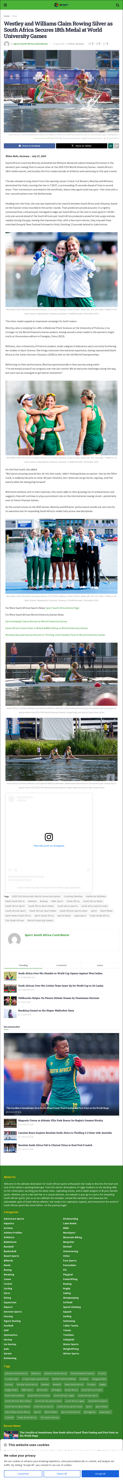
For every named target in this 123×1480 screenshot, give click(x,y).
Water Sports (70, 1344)
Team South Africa (99, 915)
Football (8, 1325)
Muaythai (68, 1241)
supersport (80, 915)
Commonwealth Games (82, 1373)
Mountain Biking (72, 1237)
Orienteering (70, 1251)
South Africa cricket (92, 1390)
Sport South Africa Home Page (62, 607)
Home (6, 16)
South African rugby (64, 1395)
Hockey (8, 1339)
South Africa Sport (15, 906)
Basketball (10, 1251)
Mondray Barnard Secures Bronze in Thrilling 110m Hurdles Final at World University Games (55, 634)
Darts (7, 1293)
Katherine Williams (96, 896)
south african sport (15, 910)
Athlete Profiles (13, 1232)
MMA (66, 1228)
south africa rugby (75, 1401)
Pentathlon (69, 1265)
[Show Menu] (5, 5)
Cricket (8, 1283)
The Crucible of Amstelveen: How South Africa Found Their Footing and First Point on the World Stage (57, 1107)
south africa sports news (94, 906)
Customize (23, 1473)
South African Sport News (42, 910)
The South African (14, 920)
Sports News (64, 915)
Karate (8, 1353)
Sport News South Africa (18, 915)
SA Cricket (42, 1390)
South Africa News (92, 901)
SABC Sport (57, 901)
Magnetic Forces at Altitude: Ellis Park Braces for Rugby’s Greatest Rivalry (60, 1120)
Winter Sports (71, 1353)
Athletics (9, 1237)
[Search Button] (117, 5)
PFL (65, 1269)
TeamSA (9, 1417)
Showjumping (71, 1297)
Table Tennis (70, 1325)
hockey (9, 1384)
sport (94, 910)
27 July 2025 (59, 43)
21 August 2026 (26, 1137)
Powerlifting (70, 1279)
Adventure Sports (14, 1218)
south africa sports (67, 906)
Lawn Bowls (70, 1223)
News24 (32, 901)
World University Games (40, 920)
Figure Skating (12, 1320)
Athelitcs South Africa (16, 1373)
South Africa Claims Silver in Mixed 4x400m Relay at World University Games (46, 628)
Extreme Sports (13, 1311)
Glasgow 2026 (99, 1379)
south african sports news (73, 910)
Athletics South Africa (55, 1373)
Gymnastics (10, 1334)
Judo (6, 1348)
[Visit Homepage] (61, 5)
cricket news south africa (35, 1379)
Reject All (62, 1473)
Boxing (8, 1269)
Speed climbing (72, 1307)
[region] (61, 1465)
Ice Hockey (10, 1344)
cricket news (11, 1379)
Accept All (100, 1473)
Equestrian (10, 1302)
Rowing (80, 43)
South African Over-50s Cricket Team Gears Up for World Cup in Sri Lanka (60, 985)
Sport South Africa (44, 915)
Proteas (91, 1384)
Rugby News (11, 1390)
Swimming (69, 1320)
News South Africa (15, 901)
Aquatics (9, 1223)
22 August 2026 (14, 1112)
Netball (67, 1246)
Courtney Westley (73, 896)
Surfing (67, 1316)
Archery (8, 1228)
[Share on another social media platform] (116, 145)
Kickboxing (10, 1358)
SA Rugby (56, 1390)
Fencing (8, 1316)
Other (14, 16)
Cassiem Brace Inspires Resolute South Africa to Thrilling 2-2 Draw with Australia (65, 1132)
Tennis (67, 1330)
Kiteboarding (70, 1218)
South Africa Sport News (41, 906)
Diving (7, 1297)
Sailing (67, 1293)
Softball (67, 1302)
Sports (37, 1412)
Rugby (66, 1288)
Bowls (7, 1265)
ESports (8, 1307)
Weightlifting (71, 1348)
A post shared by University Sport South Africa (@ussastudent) (49, 887)
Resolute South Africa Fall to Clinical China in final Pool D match (55, 1145)
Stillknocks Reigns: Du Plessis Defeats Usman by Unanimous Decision (58, 998)
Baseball (9, 1246)
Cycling (8, 1288)
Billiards (8, 1260)
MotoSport (69, 1232)
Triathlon (68, 1334)
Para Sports (70, 1260)
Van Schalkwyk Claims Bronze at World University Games (36, 621)
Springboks (89, 1412)
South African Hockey (39, 1395)
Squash (67, 1311)
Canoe (7, 1279)
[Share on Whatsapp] (110, 145)
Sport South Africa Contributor (31, 43)
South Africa (73, 901)
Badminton (10, 1241)
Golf (6, 1330)
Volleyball (68, 1339)
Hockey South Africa (27, 1384)
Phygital (68, 1274)
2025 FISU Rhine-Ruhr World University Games (36, 896)
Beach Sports (11, 1255)
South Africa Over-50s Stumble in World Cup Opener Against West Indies (60, 973)
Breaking (9, 1274)
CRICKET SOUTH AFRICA (64, 1379)
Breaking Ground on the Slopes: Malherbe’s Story (46, 1010)
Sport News (106, 910)
